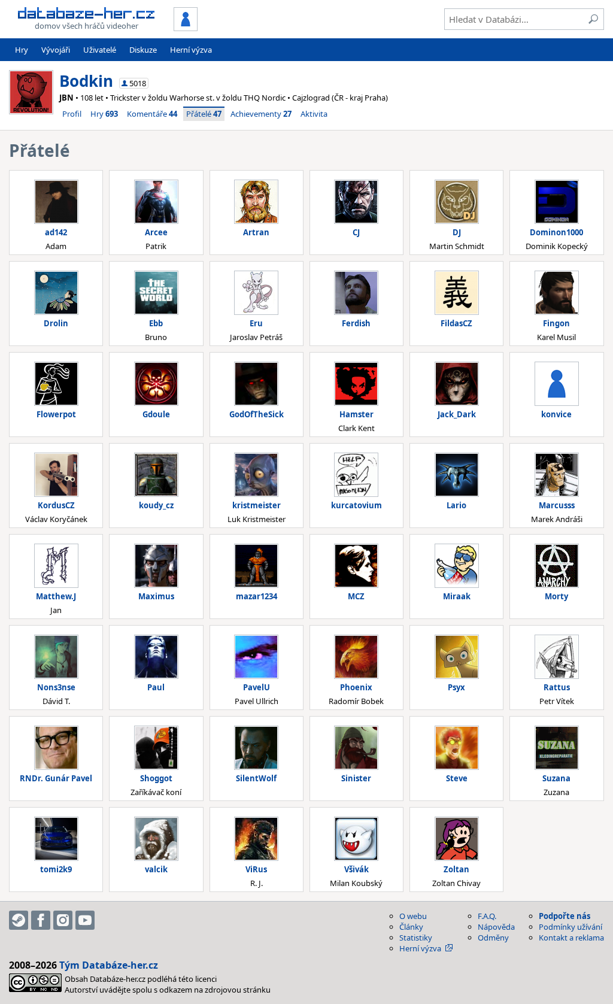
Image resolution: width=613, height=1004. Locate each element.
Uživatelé (99, 49)
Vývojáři (55, 49)
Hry (21, 49)
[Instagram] (62, 920)
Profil (71, 113)
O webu (413, 916)
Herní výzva (191, 49)
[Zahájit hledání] (593, 19)
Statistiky (415, 937)
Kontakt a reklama (571, 937)
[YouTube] (85, 920)
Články (411, 926)
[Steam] (18, 920)
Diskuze (143, 49)
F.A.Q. (487, 916)
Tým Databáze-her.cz (108, 965)
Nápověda (496, 926)
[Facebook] (40, 920)
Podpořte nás (564, 916)
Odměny (493, 937)
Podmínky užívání (570, 926)
